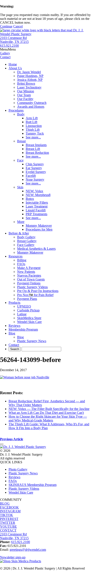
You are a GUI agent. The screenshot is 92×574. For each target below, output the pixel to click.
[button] (8, 49)
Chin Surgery (35, 164)
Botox (30, 199)
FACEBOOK (9, 507)
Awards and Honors (30, 106)
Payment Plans (27, 299)
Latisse (22, 314)
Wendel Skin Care (29, 322)
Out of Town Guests (31, 279)
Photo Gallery (18, 469)
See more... (33, 137)
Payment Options (28, 283)
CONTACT (8, 530)
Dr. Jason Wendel (29, 72)
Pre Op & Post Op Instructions (37, 291)
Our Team (24, 95)
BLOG (5, 503)
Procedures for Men (39, 229)
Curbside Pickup (28, 310)
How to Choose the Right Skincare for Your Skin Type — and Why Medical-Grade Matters (48, 418)
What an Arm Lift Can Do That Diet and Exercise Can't (46, 412)
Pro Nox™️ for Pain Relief (35, 295)
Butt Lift (31, 122)
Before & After (19, 233)
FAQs (21, 264)
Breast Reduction (37, 152)
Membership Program (23, 329)
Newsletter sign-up (12, 557)
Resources (15, 256)
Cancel (18, 26)
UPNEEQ (24, 306)
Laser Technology (29, 87)
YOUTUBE (8, 526)
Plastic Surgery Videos (32, 287)
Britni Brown (26, 83)
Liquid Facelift (36, 210)
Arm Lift (32, 118)
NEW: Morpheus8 (38, 195)
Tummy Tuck (35, 133)
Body (21, 114)
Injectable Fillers (37, 202)
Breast (21, 141)
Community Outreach (31, 103)
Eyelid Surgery (36, 172)
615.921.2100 (9, 45)
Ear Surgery (34, 168)
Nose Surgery (35, 179)
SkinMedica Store (29, 318)
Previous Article (11, 439)
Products (14, 302)
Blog (12, 333)
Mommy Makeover (39, 225)
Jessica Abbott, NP (30, 79)
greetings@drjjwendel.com (28, 549)
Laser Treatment (36, 206)
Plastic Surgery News (31, 341)
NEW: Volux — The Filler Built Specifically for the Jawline (49, 409)
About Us (15, 68)
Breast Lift (33, 149)
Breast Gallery (27, 241)
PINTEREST (9, 519)
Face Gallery (25, 245)
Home (13, 64)
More (20, 222)
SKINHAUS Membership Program (32, 485)
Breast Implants (36, 145)
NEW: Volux (34, 191)
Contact (14, 345)
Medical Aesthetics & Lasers (36, 248)
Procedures (16, 110)
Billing (21, 260)
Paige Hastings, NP (30, 76)
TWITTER (7, 523)
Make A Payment (28, 268)
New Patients (26, 271)
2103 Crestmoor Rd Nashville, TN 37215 (14, 40)
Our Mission (25, 91)
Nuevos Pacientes (29, 275)
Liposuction (34, 126)
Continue (6, 26)
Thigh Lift (33, 129)
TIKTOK (6, 515)
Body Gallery (26, 237)
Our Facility (25, 99)
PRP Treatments (36, 214)
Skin (20, 187)
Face (20, 160)
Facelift (31, 175)
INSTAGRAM (10, 511)
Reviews (14, 325)
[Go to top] (1, 444)
